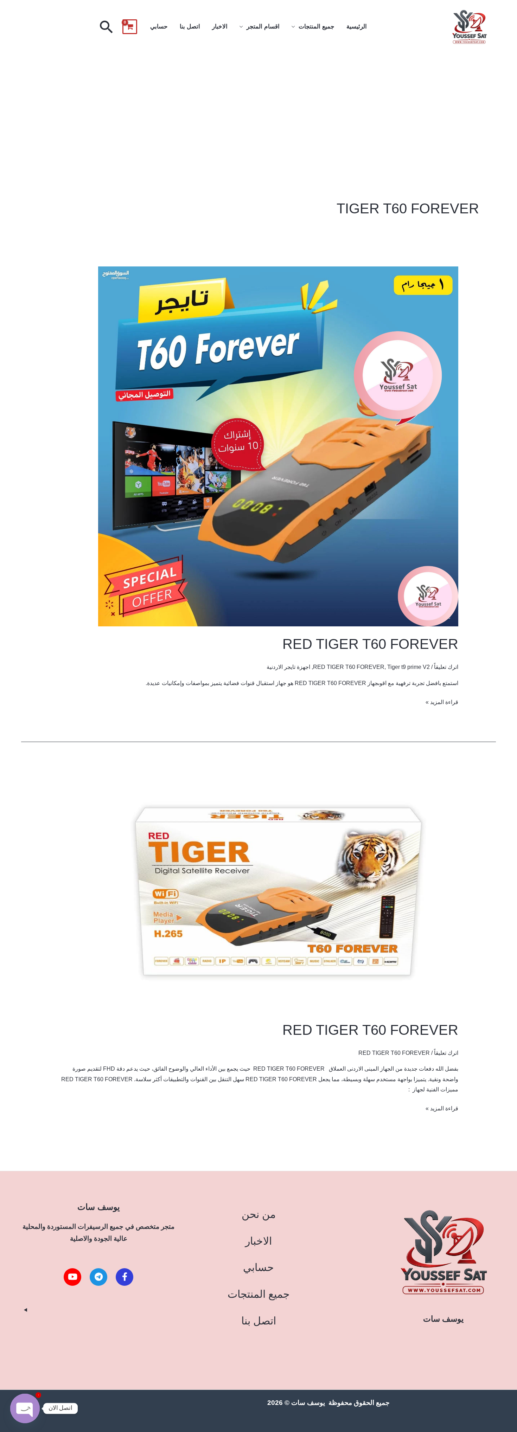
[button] (106, 27)
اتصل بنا (190, 26)
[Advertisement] (258, 106)
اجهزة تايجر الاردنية (288, 667)
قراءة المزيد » (442, 701)
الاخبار (220, 26)
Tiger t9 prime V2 (408, 667)
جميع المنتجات (316, 26)
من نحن (259, 1214)
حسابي (159, 26)
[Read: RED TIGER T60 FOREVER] (278, 446)
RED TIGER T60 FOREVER (370, 644)
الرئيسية (356, 26)
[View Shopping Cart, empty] (129, 26)
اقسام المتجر (263, 26)
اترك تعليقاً (446, 667)
